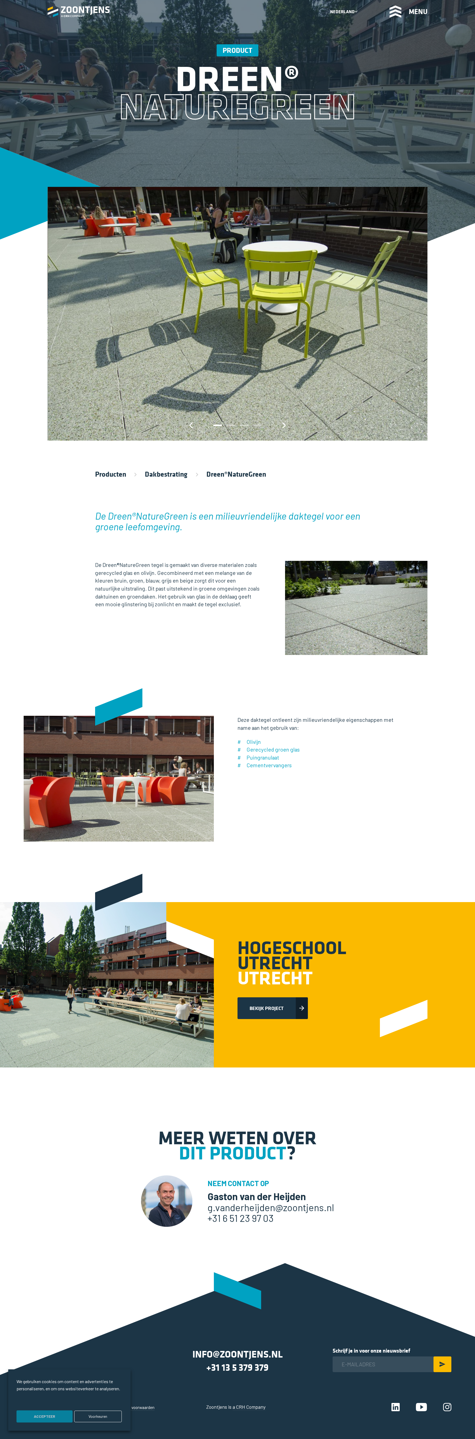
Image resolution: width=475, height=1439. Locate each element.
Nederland (342, 11)
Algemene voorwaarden (133, 1407)
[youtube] (421, 1406)
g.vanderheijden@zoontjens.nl (271, 1207)
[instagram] (447, 1406)
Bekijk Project (267, 1008)
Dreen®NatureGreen (236, 474)
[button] (217, 425)
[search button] (369, 11)
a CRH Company (249, 1407)
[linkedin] (395, 1406)
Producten (110, 474)
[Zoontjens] (79, 11)
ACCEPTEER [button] (44, 1416)
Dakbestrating (166, 474)
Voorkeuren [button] (98, 1416)
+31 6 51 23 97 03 (241, 1218)
